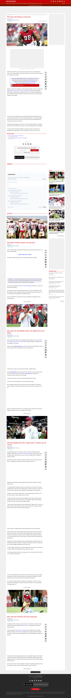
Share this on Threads (46, 79)
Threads (28, 143)
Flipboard (60, 1)
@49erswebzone (10, 21)
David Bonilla (10, 334)
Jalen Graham (28, 373)
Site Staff (9, 244)
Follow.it (29, 152)
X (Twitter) (30, 681)
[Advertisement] (25, 106)
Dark (39, 672)
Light (36, 672)
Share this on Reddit (46, 86)
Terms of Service (41, 696)
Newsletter (33, 3)
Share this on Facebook (46, 77)
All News (62, 301)
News (10, 3)
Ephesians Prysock (19, 346)
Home (7, 3)
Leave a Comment (27, 301)
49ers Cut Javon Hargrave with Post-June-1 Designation (17, 137)
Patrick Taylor (24, 625)
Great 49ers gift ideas (19, 85)
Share (63, 3)
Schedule (24, 3)
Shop (40, 3)
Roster (28, 3)
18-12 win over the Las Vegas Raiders (25, 453)
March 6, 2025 (32, 83)
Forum (21, 3)
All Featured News (61, 235)
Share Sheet (46, 89)
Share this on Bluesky (46, 82)
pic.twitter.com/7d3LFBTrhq (31, 81)
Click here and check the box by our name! (32, 157)
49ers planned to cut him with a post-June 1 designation (18, 90)
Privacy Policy (36, 696)
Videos (17, 3)
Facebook (26, 143)
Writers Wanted (36, 689)
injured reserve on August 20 (21, 630)
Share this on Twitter (46, 75)
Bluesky (39, 681)
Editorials (14, 3)
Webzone (11, 1)
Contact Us (32, 696)
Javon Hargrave (13, 73)
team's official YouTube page (25, 285)
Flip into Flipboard (46, 84)
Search (64, 1)
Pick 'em (37, 3)
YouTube (41, 681)
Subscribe (34, 150)
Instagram (31, 143)
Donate (29, 696)
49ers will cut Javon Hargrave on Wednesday (15, 135)
